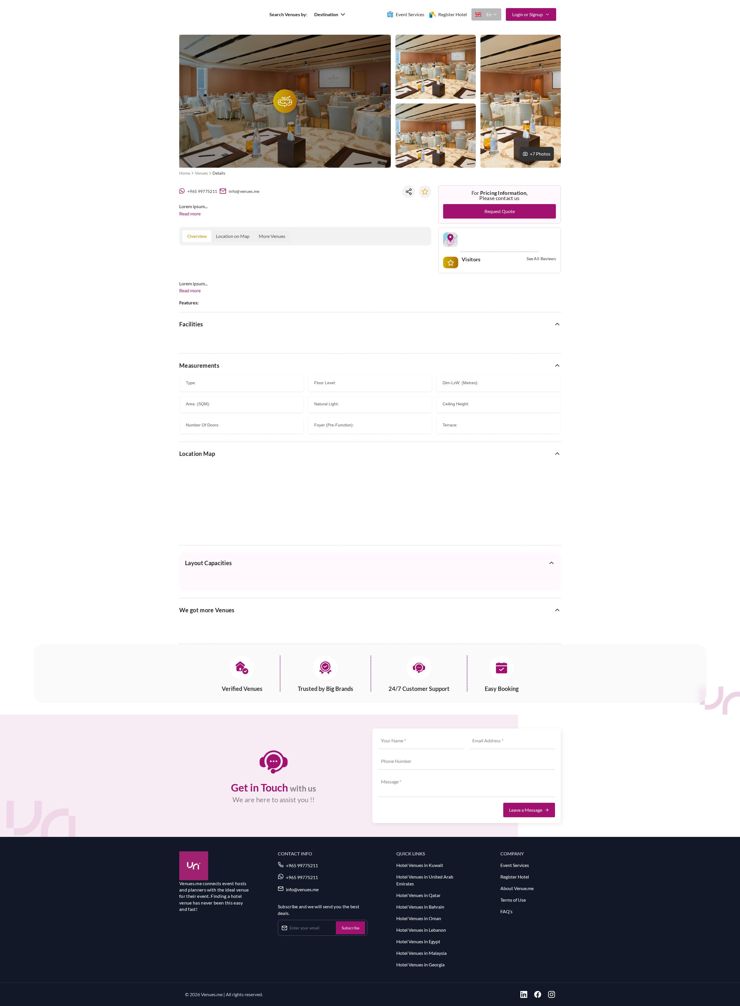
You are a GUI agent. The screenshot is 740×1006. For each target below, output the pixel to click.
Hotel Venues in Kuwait (419, 865)
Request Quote (499, 211)
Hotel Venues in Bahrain (420, 906)
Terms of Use (513, 900)
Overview (197, 236)
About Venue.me (517, 888)
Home (184, 173)
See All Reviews (541, 259)
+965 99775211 (202, 191)
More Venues (272, 236)
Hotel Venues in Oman (418, 918)
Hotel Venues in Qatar (418, 895)
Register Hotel (514, 876)
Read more (190, 213)
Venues (201, 173)
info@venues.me (244, 191)
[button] (330, 14)
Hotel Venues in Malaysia (421, 953)
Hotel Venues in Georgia (420, 964)
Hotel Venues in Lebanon (421, 930)
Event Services (514, 865)
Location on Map (232, 236)
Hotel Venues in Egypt (418, 941)
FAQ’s (506, 911)
